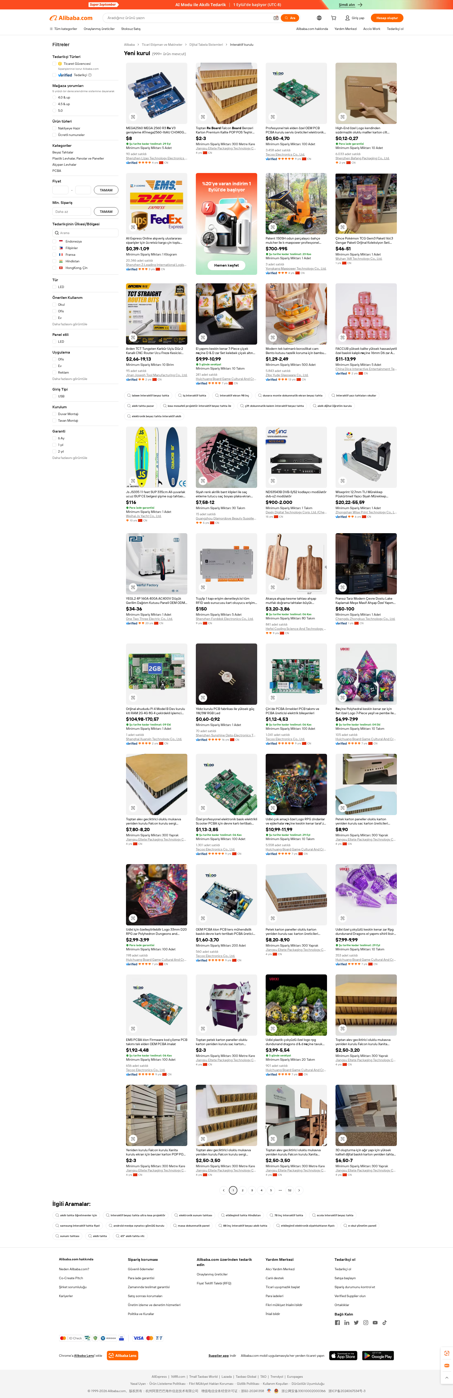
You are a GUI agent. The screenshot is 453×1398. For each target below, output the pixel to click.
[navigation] (85, 618)
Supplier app (219, 1355)
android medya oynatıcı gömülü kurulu (138, 1225)
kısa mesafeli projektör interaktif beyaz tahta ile (199, 406)
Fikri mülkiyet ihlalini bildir (284, 1305)
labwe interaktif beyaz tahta (150, 395)
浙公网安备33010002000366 (303, 1391)
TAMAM (106, 190)
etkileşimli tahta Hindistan (243, 1215)
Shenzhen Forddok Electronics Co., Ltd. (224, 619)
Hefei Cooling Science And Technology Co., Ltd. (296, 629)
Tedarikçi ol (343, 1269)
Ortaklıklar (342, 1305)
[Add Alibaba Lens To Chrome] (122, 1355)
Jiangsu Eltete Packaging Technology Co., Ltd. (226, 148)
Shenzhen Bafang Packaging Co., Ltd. (363, 158)
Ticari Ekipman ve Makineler (162, 44)
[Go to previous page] (223, 1190)
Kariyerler (66, 1296)
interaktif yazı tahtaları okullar (356, 395)
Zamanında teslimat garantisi (149, 1287)
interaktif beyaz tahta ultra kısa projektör (138, 1215)
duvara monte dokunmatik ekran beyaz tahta (293, 395)
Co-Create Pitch (71, 1278)
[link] (447, 1353)
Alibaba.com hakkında (76, 1259)
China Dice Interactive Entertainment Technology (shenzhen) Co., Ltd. (366, 369)
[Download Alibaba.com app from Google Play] (378, 1355)
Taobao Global (246, 1376)
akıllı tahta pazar (143, 406)
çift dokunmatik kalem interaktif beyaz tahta (274, 406)
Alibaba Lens (84, 1355)
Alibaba (129, 44)
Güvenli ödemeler (141, 1269)
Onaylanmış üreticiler (212, 1274)
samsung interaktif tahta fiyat (80, 1225)
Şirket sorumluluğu (73, 1287)
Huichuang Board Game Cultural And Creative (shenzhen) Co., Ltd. (226, 379)
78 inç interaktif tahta (288, 1215)
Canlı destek (275, 1278)
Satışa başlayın (345, 1278)
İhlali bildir (273, 1314)
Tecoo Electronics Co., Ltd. (285, 154)
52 (289, 1190)
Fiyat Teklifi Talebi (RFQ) (214, 1283)
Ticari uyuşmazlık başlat (283, 1287)
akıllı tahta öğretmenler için (78, 1215)
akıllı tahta (100, 1236)
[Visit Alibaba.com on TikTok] (384, 1322)
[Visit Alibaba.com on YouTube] (375, 1322)
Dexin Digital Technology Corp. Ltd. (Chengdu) (296, 512)
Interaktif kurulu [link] (241, 44)
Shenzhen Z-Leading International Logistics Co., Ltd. (156, 265)
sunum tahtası (69, 1236)
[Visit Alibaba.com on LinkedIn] (347, 1322)
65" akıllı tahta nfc (133, 1236)
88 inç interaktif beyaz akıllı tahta (245, 1225)
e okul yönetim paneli (362, 1225)
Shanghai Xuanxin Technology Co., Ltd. (154, 739)
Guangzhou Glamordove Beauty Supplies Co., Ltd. (226, 518)
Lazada (227, 1376)
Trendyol (276, 1376)
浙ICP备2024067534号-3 (346, 1391)
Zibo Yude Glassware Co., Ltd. (287, 375)
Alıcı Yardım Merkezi (280, 1269)
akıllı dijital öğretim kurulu (335, 406)
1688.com (178, 1376)
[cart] (334, 19)
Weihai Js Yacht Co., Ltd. (143, 516)
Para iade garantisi (141, 1278)
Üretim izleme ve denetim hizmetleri (154, 1305)
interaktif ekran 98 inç (234, 395)
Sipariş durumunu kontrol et (355, 1287)
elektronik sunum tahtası (195, 1215)
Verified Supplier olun (350, 1296)
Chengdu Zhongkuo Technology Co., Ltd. (365, 619)
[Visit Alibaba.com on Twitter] (356, 1322)
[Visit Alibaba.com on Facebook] (337, 1322)
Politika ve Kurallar (141, 1314)
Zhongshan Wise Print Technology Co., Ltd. (366, 512)
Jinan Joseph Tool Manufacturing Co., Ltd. (156, 375)
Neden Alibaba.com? (74, 1269)
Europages (295, 1376)
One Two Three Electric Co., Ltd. (149, 619)
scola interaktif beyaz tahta (335, 1215)
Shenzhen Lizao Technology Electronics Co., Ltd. (156, 158)
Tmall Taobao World (203, 1376)
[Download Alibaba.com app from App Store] (343, 1355)
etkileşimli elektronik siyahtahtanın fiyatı (308, 1225)
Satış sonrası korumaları (145, 1296)
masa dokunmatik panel (194, 1225)
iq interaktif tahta (194, 395)
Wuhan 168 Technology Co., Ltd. (359, 258)
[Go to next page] (299, 1190)
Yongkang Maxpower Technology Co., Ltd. (296, 268)
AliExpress (159, 1376)
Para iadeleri (274, 1296)
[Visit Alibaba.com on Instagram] (366, 1322)
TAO (263, 1376)
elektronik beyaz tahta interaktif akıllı (156, 416)
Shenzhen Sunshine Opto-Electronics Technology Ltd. (226, 735)
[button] (276, 18)
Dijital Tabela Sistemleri (206, 44)
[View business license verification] (269, 1391)
